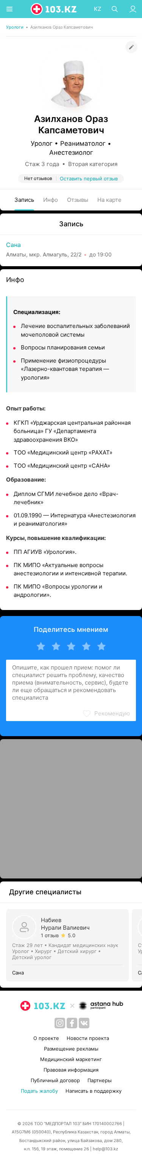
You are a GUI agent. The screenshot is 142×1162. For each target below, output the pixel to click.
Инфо (50, 199)
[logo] (54, 9)
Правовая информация (71, 1070)
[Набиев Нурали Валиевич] (69, 945)
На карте (109, 199)
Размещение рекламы (71, 1049)
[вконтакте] (84, 1023)
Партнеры (99, 1080)
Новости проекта (88, 1038)
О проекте (46, 1038)
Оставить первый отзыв (89, 178)
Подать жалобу (39, 1091)
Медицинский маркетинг (71, 1059)
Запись (24, 199)
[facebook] (72, 1023)
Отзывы (77, 199)
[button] (106, 713)
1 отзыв (50, 935)
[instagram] (60, 1023)
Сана (13, 245)
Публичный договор (55, 1080)
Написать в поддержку (94, 1091)
